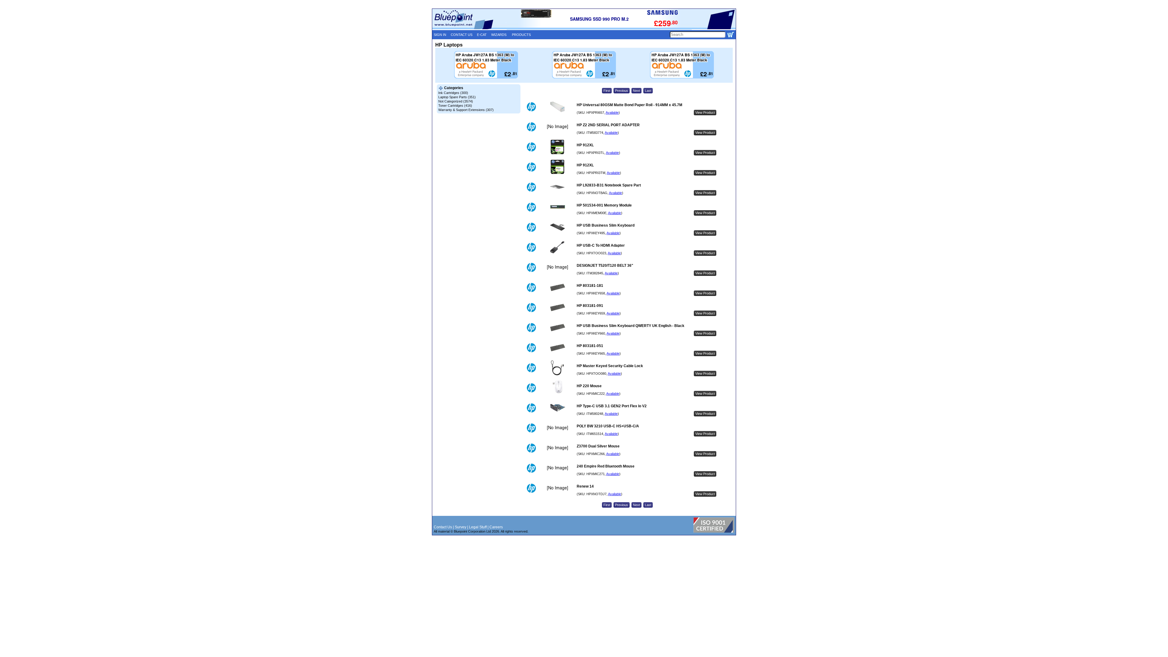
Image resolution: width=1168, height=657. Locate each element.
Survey (460, 527)
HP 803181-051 (590, 346)
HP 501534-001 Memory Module (604, 205)
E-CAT (482, 34)
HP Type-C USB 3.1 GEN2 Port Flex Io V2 (612, 406)
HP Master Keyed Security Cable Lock (610, 366)
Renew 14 (585, 486)
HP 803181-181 (590, 285)
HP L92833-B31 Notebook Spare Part (609, 185)
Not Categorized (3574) (455, 101)
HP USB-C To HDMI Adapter (601, 245)
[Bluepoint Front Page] (469, 28)
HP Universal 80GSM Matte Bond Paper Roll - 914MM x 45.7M (629, 105)
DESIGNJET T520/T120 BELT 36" (605, 265)
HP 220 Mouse (589, 386)
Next (636, 90)
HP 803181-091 (590, 306)
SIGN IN (440, 34)
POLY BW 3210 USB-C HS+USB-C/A (608, 426)
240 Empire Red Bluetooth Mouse (605, 466)
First (606, 90)
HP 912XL (585, 145)
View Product (705, 112)
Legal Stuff (478, 527)
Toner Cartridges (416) (455, 105)
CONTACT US (461, 34)
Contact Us (443, 527)
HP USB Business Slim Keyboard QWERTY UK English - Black (630, 326)
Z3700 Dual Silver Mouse (598, 446)
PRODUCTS (521, 34)
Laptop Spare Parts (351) (457, 97)
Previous (621, 90)
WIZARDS (498, 34)
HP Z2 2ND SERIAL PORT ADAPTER (608, 125)
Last (648, 90)
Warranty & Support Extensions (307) (466, 110)
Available (612, 112)
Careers (496, 527)
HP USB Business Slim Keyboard (605, 225)
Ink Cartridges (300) (453, 93)
